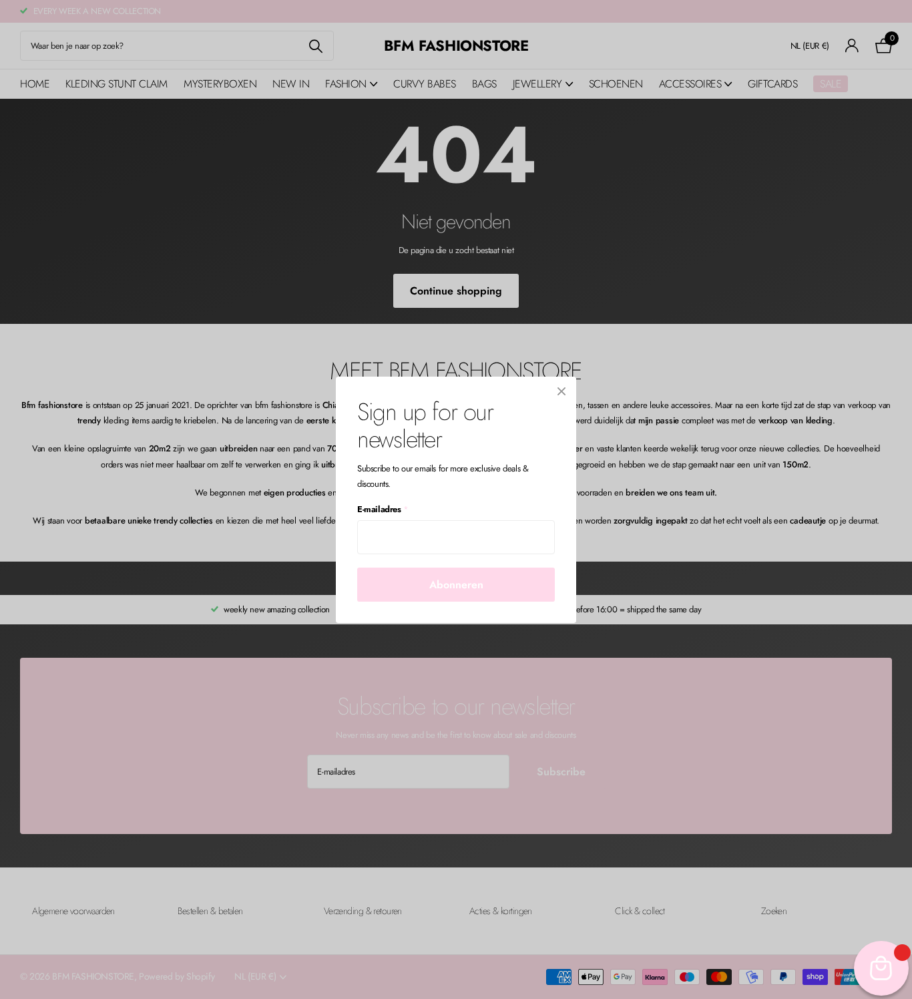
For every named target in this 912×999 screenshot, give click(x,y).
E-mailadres (382, 509)
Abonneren (456, 584)
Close (561, 391)
